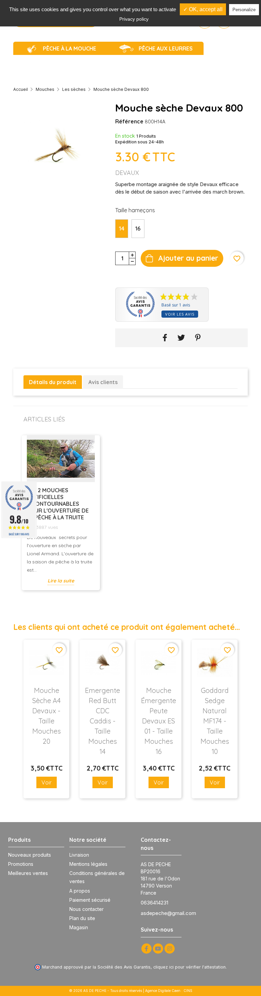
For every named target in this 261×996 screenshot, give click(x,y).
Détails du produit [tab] (52, 382)
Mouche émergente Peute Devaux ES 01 (158, 721)
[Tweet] (181, 337)
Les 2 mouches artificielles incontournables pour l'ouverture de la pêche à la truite (58, 504)
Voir (46, 782)
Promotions (20, 864)
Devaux (127, 173)
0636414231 (154, 902)
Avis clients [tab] (103, 382)
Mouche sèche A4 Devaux (46, 715)
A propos (79, 891)
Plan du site (82, 918)
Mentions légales (88, 864)
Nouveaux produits (29, 855)
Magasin (78, 927)
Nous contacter (86, 909)
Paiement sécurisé (89, 900)
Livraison (79, 855)
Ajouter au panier (188, 258)
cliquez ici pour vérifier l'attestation (189, 967)
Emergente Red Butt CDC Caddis (102, 721)
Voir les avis (179, 314)
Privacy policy (134, 19)
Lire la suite (61, 581)
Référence (129, 121)
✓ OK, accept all (203, 9)
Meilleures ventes (28, 873)
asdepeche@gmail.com (168, 913)
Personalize (244, 9)
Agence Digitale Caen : (164, 991)
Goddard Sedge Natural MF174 (215, 721)
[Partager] (164, 337)
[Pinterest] (198, 337)
